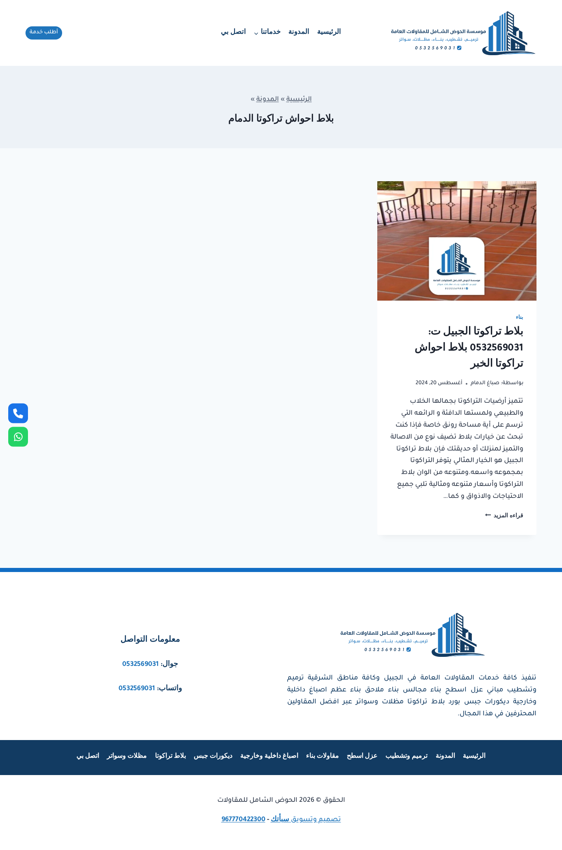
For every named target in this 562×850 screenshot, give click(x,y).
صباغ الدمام (485, 383)
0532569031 (140, 664)
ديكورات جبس (213, 757)
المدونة (298, 32)
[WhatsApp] (18, 437)
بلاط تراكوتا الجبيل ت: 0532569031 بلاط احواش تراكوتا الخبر (469, 348)
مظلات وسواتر (127, 757)
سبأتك (280, 820)
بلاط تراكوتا (170, 757)
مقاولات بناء (322, 757)
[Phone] (18, 413)
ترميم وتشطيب (406, 757)
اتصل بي (233, 32)
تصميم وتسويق (315, 820)
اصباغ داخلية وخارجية (269, 757)
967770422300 (243, 820)
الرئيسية (329, 32)
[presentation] (456, 241)
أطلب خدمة (44, 32)
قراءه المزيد (504, 516)
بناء (519, 317)
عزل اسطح (362, 757)
